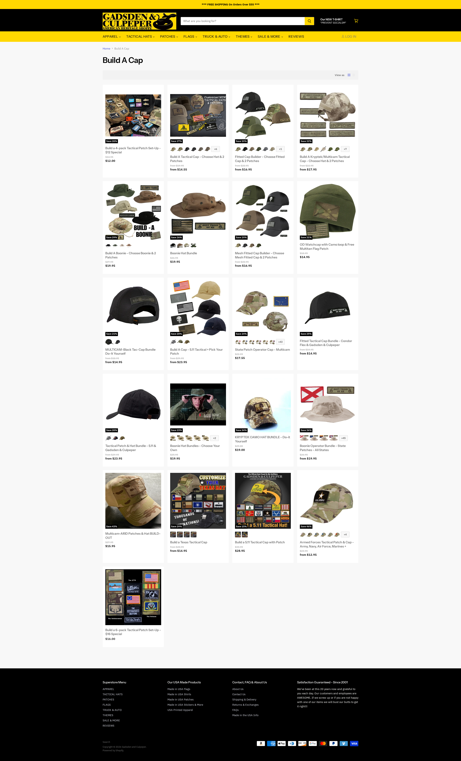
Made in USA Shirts (179, 694)
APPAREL (111, 36)
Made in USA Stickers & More (185, 704)
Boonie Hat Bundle (183, 253)
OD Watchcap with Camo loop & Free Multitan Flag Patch (327, 246)
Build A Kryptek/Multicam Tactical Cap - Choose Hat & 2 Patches (325, 159)
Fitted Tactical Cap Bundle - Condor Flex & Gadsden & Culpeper (326, 343)
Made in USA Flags (178, 689)
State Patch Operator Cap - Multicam (262, 349)
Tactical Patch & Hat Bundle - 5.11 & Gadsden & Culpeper (130, 448)
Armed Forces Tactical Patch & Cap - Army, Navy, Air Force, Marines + (327, 544)
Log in (350, 36)
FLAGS (189, 36)
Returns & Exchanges (245, 704)
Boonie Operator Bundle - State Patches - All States (323, 448)
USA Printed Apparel (180, 710)
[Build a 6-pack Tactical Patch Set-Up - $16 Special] (133, 597)
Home (106, 48)
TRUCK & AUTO (215, 36)
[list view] (353, 75)
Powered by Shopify (113, 750)
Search (106, 742)
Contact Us (238, 694)
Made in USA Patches (180, 699)
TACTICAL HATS (139, 36)
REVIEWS (296, 36)
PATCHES (168, 36)
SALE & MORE (269, 36)
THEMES (243, 36)
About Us (237, 689)
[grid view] (349, 75)
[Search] (309, 21)
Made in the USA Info (245, 715)
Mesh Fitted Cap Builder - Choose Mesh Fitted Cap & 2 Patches (259, 255)
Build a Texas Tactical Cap (188, 542)
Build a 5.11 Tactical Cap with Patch (260, 542)
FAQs (235, 710)
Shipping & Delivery (244, 699)
